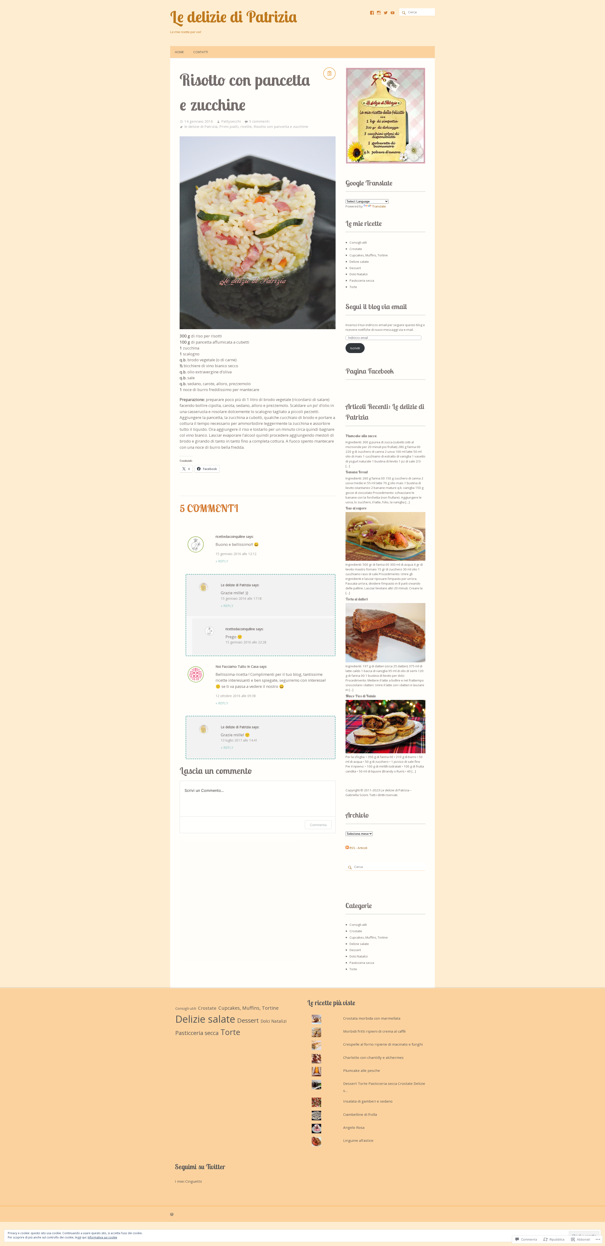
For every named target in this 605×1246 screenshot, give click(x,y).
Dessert (355, 268)
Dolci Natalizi (359, 274)
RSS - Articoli (358, 848)
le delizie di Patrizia (200, 126)
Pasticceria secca (362, 280)
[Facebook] (372, 13)
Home (179, 52)
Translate (379, 206)
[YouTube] (392, 13)
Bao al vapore (356, 508)
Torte (353, 287)
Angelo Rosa (353, 1127)
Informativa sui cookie (102, 1237)
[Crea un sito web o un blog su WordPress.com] (171, 1214)
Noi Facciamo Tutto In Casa (237, 666)
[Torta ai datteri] (385, 661)
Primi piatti (228, 126)
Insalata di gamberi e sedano (368, 1101)
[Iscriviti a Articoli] (347, 848)
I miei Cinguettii (188, 1181)
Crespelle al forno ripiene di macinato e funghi (383, 1044)
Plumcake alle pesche (361, 1070)
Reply (222, 561)
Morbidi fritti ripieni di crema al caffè (374, 1031)
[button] (385, 115)
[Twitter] (386, 13)
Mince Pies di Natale (361, 696)
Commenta (318, 825)
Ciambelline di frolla (360, 1114)
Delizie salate (359, 261)
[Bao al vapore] (385, 559)
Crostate (356, 249)
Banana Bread (357, 472)
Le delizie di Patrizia (233, 16)
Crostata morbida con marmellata (371, 1018)
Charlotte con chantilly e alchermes (373, 1057)
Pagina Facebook (370, 370)
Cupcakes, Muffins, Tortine (369, 255)
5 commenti (259, 121)
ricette (246, 126)
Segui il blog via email (376, 306)
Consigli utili (358, 242)
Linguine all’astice (358, 1140)
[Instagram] (379, 13)
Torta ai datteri (357, 599)
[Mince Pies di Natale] (385, 752)
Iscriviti (355, 348)
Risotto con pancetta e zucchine (281, 126)
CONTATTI (200, 52)
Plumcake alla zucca (361, 436)
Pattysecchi (231, 121)
